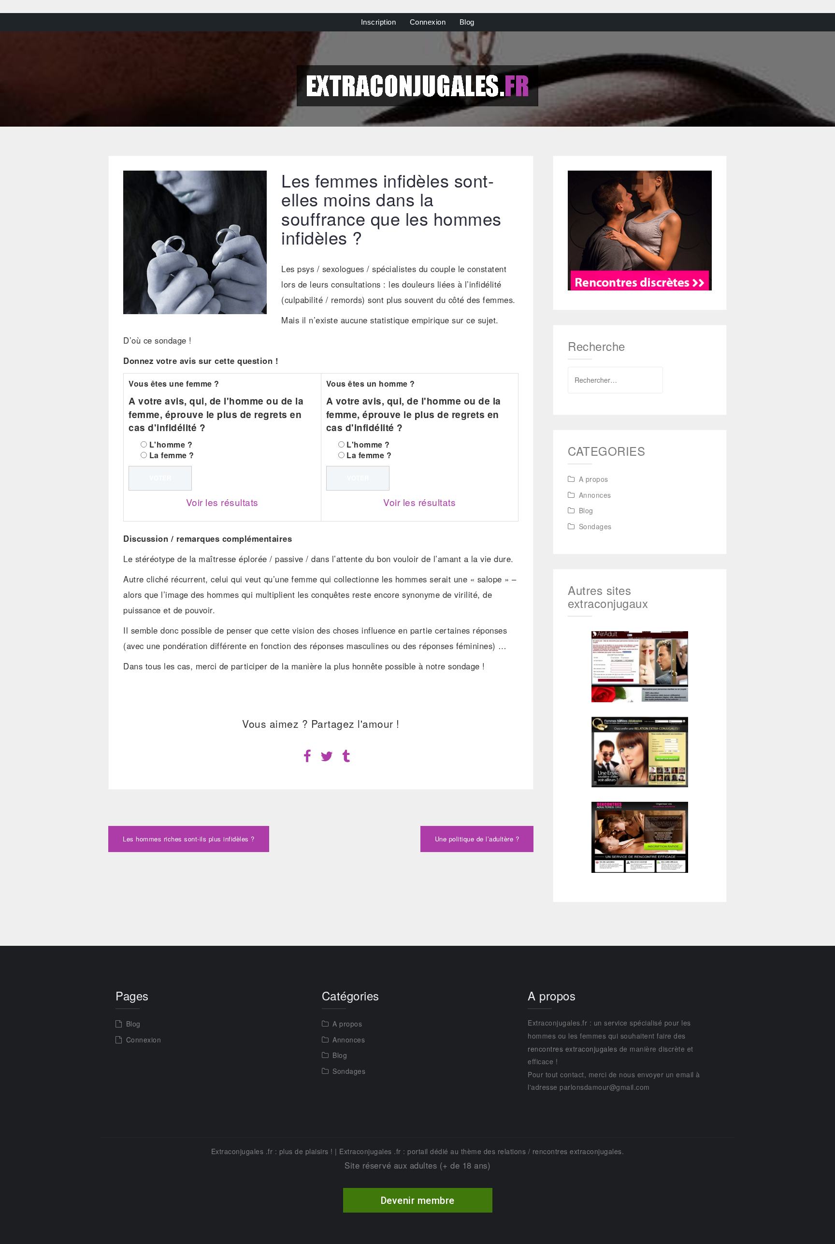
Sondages (595, 526)
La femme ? (171, 455)
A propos (593, 479)
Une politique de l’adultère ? (477, 838)
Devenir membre (418, 1200)
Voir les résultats (222, 501)
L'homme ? (171, 444)
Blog (467, 22)
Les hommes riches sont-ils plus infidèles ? (189, 838)
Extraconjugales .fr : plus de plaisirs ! (272, 1151)
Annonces (595, 495)
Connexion (428, 22)
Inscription (378, 22)
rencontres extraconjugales (572, 1049)
